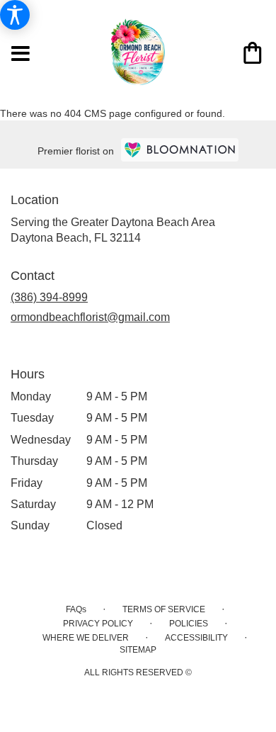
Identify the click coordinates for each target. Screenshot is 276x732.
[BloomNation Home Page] (179, 150)
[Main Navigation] (20, 54)
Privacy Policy (98, 624)
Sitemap (138, 650)
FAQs (76, 609)
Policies (188, 624)
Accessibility (196, 638)
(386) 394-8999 (49, 297)
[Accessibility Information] (15, 15)
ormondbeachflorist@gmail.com (90, 317)
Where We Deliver (85, 638)
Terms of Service (163, 609)
